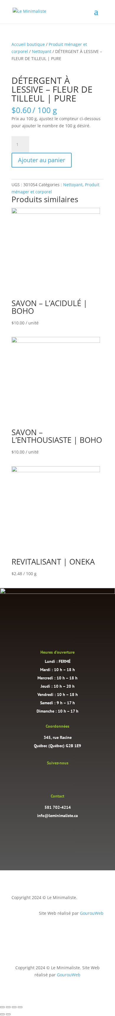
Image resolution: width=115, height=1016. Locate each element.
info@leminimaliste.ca (57, 815)
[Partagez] (14, 1007)
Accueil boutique (28, 44)
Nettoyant (41, 51)
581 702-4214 (58, 807)
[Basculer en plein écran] (8, 1007)
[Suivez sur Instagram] (51, 776)
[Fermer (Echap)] (20, 1007)
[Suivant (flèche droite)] (8, 1014)
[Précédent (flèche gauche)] (2, 1014)
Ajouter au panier (41, 160)
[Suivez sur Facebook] (63, 776)
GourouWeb (92, 913)
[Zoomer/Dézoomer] (2, 1007)
